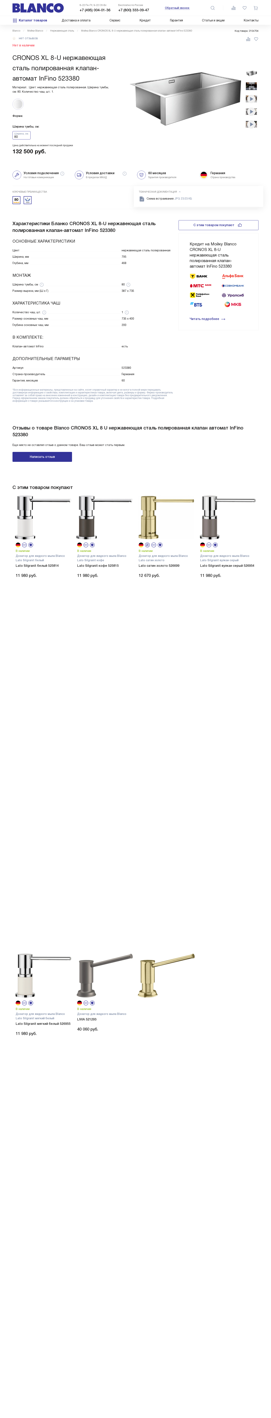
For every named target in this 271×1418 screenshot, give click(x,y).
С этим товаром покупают (213, 225)
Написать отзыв (42, 456)
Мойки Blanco (35, 31)
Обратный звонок (177, 8)
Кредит (145, 20)
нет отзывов (28, 38)
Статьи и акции (213, 20)
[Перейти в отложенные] (244, 8)
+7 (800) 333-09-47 (133, 10)
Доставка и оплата (76, 20)
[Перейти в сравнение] (233, 8)
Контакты (251, 20)
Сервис (115, 20)
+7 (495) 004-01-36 (95, 10)
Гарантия (176, 20)
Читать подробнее (204, 319)
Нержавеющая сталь (62, 31)
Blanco (16, 31)
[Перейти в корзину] (255, 8)
